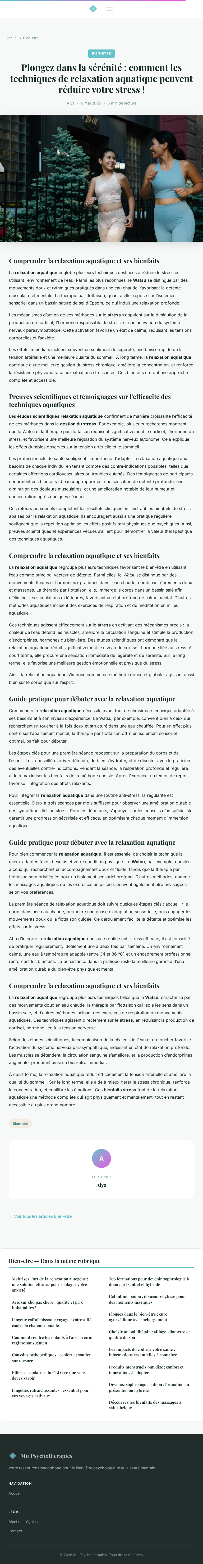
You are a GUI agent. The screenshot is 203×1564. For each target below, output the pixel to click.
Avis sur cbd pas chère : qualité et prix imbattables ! (47, 1304)
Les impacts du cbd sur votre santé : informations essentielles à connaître (143, 1352)
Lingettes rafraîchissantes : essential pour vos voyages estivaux (50, 1393)
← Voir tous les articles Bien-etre (40, 1216)
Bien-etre (31, 38)
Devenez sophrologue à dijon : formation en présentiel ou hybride (149, 1387)
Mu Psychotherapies (46, 1455)
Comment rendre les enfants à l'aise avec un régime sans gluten (53, 1340)
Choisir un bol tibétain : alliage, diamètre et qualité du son (149, 1334)
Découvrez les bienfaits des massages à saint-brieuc (145, 1404)
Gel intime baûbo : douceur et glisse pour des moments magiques (147, 1299)
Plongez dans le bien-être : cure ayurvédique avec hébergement (138, 1316)
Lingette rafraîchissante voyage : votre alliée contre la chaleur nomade (53, 1322)
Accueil (12, 38)
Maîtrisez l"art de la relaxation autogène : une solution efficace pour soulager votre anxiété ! (50, 1284)
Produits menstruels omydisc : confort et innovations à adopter (146, 1369)
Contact (15, 1531)
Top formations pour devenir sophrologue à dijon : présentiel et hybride (149, 1281)
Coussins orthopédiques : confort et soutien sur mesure (51, 1357)
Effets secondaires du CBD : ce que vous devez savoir (49, 1375)
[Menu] (109, 9)
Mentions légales (23, 1521)
